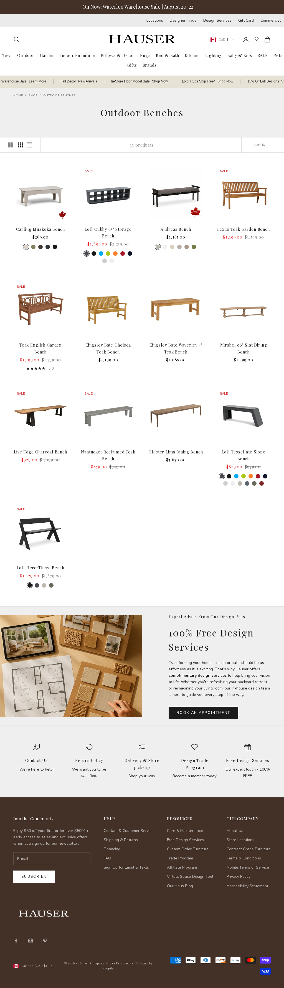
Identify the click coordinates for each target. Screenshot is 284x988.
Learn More (37, 81)
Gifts (132, 65)
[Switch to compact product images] (29, 144)
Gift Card (246, 20)
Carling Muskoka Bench (40, 229)
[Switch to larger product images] (10, 144)
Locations (154, 20)
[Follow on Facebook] (16, 941)
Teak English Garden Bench (40, 348)
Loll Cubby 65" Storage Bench (108, 232)
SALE (263, 55)
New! (6, 55)
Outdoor (25, 55)
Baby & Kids (239, 55)
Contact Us (36, 760)
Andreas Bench (176, 229)
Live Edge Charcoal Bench (40, 452)
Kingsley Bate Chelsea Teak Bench (108, 348)
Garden (47, 55)
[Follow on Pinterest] (45, 941)
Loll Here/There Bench (40, 567)
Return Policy (89, 760)
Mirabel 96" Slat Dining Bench (243, 348)
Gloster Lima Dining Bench (176, 452)
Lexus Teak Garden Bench (243, 229)
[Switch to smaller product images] (20, 144)
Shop (33, 95)
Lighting (213, 55)
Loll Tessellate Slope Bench (243, 455)
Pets (277, 55)
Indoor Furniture (77, 55)
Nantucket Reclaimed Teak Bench (108, 455)
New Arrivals (87, 81)
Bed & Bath (167, 55)
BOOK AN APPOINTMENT (203, 712)
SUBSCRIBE (195, 930)
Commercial (270, 20)
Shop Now (160, 81)
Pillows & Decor (118, 55)
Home (18, 95)
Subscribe (34, 876)
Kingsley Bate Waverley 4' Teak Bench (175, 348)
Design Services (217, 20)
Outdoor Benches (59, 95)
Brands (150, 65)
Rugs (145, 55)
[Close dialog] (271, 839)
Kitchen (192, 55)
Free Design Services (247, 760)
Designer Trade (183, 20)
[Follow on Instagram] (30, 941)
